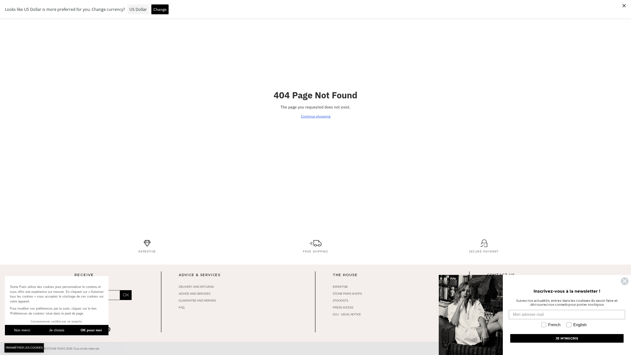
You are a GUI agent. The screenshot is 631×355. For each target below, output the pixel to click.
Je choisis (56, 330)
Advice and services (194, 293)
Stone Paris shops (347, 293)
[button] (24, 348)
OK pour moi (91, 330)
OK (126, 295)
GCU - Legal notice (347, 314)
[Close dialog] (624, 281)
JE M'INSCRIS (567, 338)
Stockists (340, 300)
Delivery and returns (196, 286)
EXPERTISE (340, 286)
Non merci (22, 330)
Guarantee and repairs (197, 300)
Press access (343, 307)
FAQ (182, 307)
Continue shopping (315, 116)
